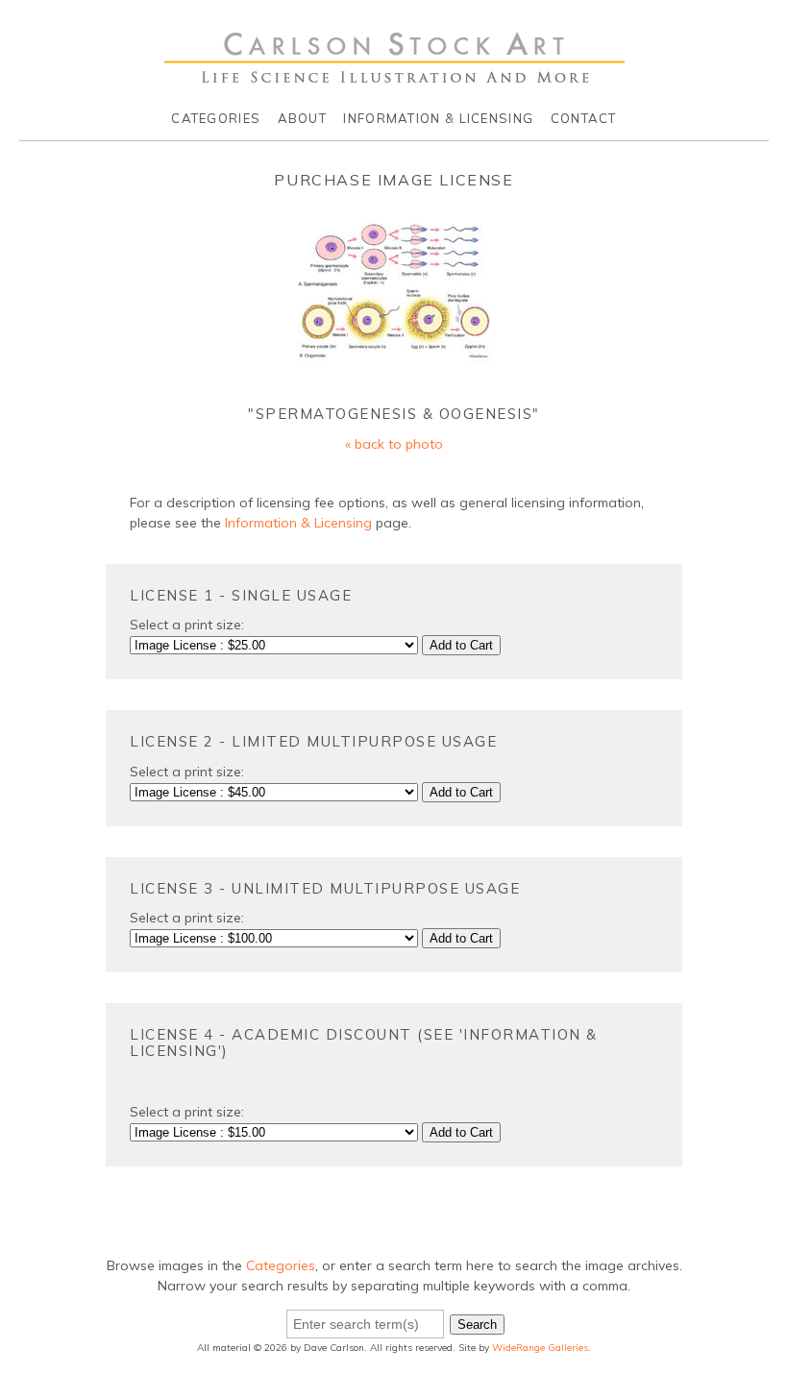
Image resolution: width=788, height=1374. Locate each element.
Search (477, 1324)
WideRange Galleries (540, 1347)
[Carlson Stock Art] (394, 76)
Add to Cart (461, 645)
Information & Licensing (438, 118)
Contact (584, 118)
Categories (215, 118)
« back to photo (394, 444)
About (303, 118)
